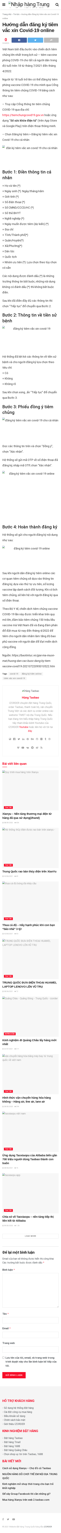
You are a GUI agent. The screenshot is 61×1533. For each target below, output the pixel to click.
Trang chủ (6, 14)
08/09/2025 (8, 823)
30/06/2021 (8, 876)
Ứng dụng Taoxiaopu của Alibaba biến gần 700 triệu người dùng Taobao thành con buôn (29, 1159)
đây (30, 730)
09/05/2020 (8, 1225)
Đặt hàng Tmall (12, 1442)
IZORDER (48, 1527)
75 (17, 1168)
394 (17, 1106)
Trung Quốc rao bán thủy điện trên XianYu (29, 871)
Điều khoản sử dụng (14, 1416)
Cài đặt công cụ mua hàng (18, 1412)
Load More (30, 1236)
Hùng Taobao (30, 697)
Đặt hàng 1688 (12, 1446)
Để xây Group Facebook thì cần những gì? (26, 1493)
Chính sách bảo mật (14, 1419)
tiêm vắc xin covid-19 (14, 678)
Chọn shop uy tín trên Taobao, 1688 (23, 1454)
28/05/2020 (8, 1106)
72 (17, 991)
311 (17, 1049)
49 (17, 876)
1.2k (17, 1225)
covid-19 (14, 674)
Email (6, 1328)
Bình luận (8, 1269)
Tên (5, 1313)
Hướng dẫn (10, 1034)
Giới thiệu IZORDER (14, 1424)
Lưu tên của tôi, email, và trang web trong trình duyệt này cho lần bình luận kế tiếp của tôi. (30, 1361)
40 (17, 934)
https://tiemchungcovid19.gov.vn (23, 115)
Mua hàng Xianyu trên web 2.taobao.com (25, 1499)
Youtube (23, 727)
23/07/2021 (8, 1049)
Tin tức (16, 14)
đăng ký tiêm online (31, 674)
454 (17, 823)
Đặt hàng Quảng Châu (15, 1450)
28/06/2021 (8, 991)
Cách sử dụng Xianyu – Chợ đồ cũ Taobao (26, 1468)
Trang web (8, 1343)
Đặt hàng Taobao (13, 1438)
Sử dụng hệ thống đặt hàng (19, 1407)
